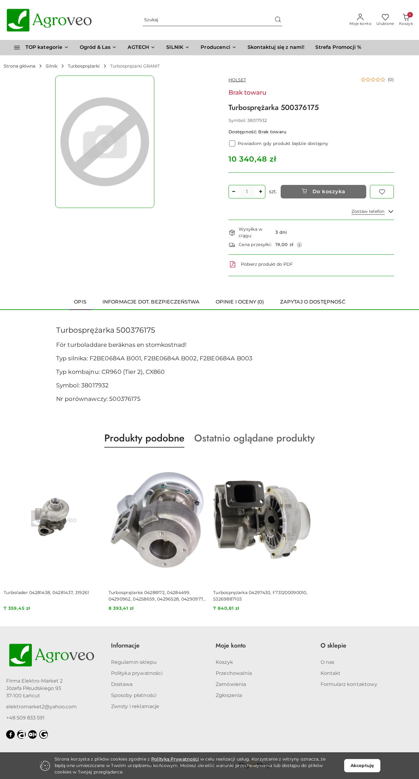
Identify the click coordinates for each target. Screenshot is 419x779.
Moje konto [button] (231, 645)
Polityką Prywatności (175, 759)
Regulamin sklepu (134, 662)
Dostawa (122, 684)
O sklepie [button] (333, 645)
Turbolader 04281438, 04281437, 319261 (46, 592)
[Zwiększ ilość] (260, 191)
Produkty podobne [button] (144, 438)
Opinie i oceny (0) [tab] (240, 302)
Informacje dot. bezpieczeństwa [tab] (151, 302)
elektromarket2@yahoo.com (41, 707)
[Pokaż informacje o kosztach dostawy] (299, 244)
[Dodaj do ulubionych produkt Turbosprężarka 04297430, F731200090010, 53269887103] (303, 462)
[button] (218, 47)
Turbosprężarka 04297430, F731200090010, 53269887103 (260, 595)
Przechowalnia (234, 673)
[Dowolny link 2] (32, 734)
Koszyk (224, 662)
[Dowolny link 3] (43, 734)
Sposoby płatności (134, 695)
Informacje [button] (125, 645)
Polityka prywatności (137, 673)
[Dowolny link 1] (21, 734)
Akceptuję (362, 765)
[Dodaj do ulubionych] (382, 191)
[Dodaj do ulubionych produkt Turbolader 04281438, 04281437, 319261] (94, 462)
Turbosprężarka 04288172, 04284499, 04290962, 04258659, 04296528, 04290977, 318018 (156, 596)
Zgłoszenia (229, 695)
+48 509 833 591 (25, 718)
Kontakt (331, 673)
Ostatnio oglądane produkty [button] (254, 438)
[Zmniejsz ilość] (233, 191)
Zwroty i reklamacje (135, 706)
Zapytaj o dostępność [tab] (312, 302)
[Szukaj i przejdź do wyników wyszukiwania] (278, 20)
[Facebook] (10, 734)
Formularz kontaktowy (349, 684)
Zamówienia (231, 684)
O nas (328, 662)
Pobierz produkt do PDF (267, 264)
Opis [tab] (80, 302)
